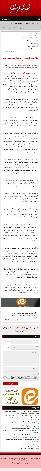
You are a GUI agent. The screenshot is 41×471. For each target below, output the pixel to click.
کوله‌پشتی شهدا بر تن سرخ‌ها (30, 446)
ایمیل (37, 346)
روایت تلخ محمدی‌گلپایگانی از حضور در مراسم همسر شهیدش (22, 439)
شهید (20, 315)
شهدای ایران (25, 313)
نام (37, 340)
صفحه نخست (34, 35)
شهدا (16, 315)
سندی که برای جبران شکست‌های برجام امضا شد (25, 428)
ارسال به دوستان (32, 46)
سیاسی (28, 35)
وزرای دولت (34, 315)
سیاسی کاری (26, 315)
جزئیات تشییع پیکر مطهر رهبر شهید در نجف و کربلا (24, 23)
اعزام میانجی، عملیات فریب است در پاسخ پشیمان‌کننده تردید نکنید (20, 434)
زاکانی (19, 313)
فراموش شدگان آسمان (32, 443)
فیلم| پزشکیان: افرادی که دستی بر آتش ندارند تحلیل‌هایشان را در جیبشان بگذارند (21, 418)
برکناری (14, 313)
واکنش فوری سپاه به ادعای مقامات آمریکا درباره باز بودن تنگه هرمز (21, 422)
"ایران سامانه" (16, 463)
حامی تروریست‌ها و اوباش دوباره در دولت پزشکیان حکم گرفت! (21, 415)
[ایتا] (20, 302)
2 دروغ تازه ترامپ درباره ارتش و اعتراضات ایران (25, 437)
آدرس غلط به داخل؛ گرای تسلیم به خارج (27, 448)
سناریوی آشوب (34, 441)
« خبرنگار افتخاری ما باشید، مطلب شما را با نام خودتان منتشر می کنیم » (20, 329)
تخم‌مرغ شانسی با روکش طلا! (30, 426)
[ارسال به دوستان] (37, 46)
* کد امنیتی (35, 368)
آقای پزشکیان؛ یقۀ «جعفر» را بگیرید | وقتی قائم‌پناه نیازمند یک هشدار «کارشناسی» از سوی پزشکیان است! (21, 412)
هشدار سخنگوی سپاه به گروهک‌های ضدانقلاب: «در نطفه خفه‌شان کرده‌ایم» (21, 431)
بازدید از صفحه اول (32, 40)
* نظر (36, 351)
